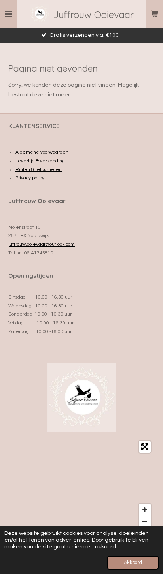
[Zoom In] (145, 510)
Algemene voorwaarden (41, 152)
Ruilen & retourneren (38, 169)
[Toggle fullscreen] (145, 447)
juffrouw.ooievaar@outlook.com (41, 244)
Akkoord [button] (133, 562)
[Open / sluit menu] (8, 14)
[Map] (81, 484)
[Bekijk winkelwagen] (154, 14)
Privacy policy (29, 178)
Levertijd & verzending (40, 161)
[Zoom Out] (145, 521)
